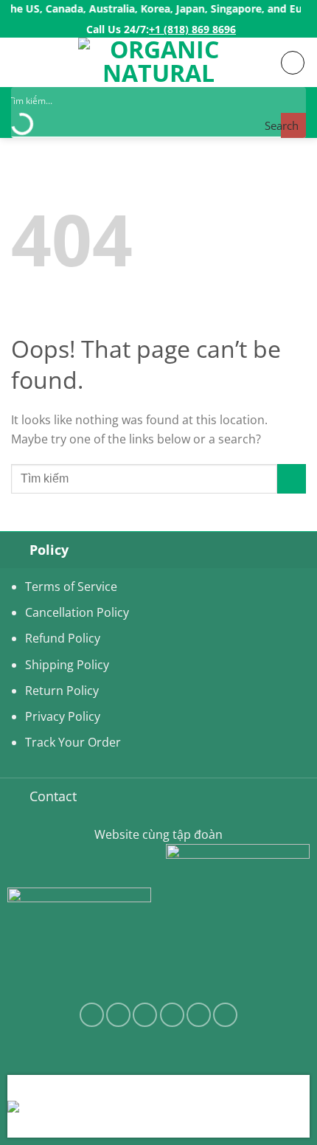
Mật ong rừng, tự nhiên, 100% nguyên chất (177, 1116)
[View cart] (292, 63)
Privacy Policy (62, 716)
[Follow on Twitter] (145, 1015)
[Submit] (291, 478)
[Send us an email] (172, 1015)
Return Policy (62, 690)
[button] (20, 62)
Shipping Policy (67, 665)
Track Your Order (73, 742)
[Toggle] (14, 549)
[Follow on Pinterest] (225, 1015)
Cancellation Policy (77, 612)
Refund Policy (62, 638)
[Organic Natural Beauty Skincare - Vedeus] (158, 62)
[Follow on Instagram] (118, 1015)
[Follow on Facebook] (92, 1015)
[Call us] (199, 1015)
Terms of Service (71, 586)
